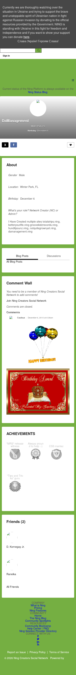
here (26, 37)
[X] (5, 144)
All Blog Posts (14, 261)
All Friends (12, 587)
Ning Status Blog (37, 92)
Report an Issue (16, 652)
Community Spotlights (38, 620)
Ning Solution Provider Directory (38, 631)
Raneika (11, 574)
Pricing (38, 608)
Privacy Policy (38, 652)
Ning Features (38, 610)
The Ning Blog (38, 618)
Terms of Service (59, 652)
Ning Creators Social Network (36, 66)
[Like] (70, 144)
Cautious (21, 317)
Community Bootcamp (38, 626)
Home (38, 615)
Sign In (6, 55)
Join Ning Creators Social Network (26, 300)
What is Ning (38, 605)
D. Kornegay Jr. (15, 546)
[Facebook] (13, 144)
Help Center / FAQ (38, 628)
